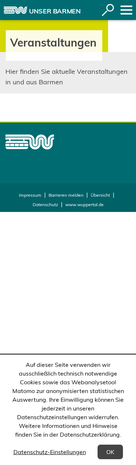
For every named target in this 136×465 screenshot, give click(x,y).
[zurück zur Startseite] (15, 10)
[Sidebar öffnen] (126, 10)
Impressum (30, 195)
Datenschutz (45, 204)
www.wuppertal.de (84, 204)
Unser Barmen (55, 11)
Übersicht (100, 195)
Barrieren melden (66, 195)
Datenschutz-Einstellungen (49, 452)
